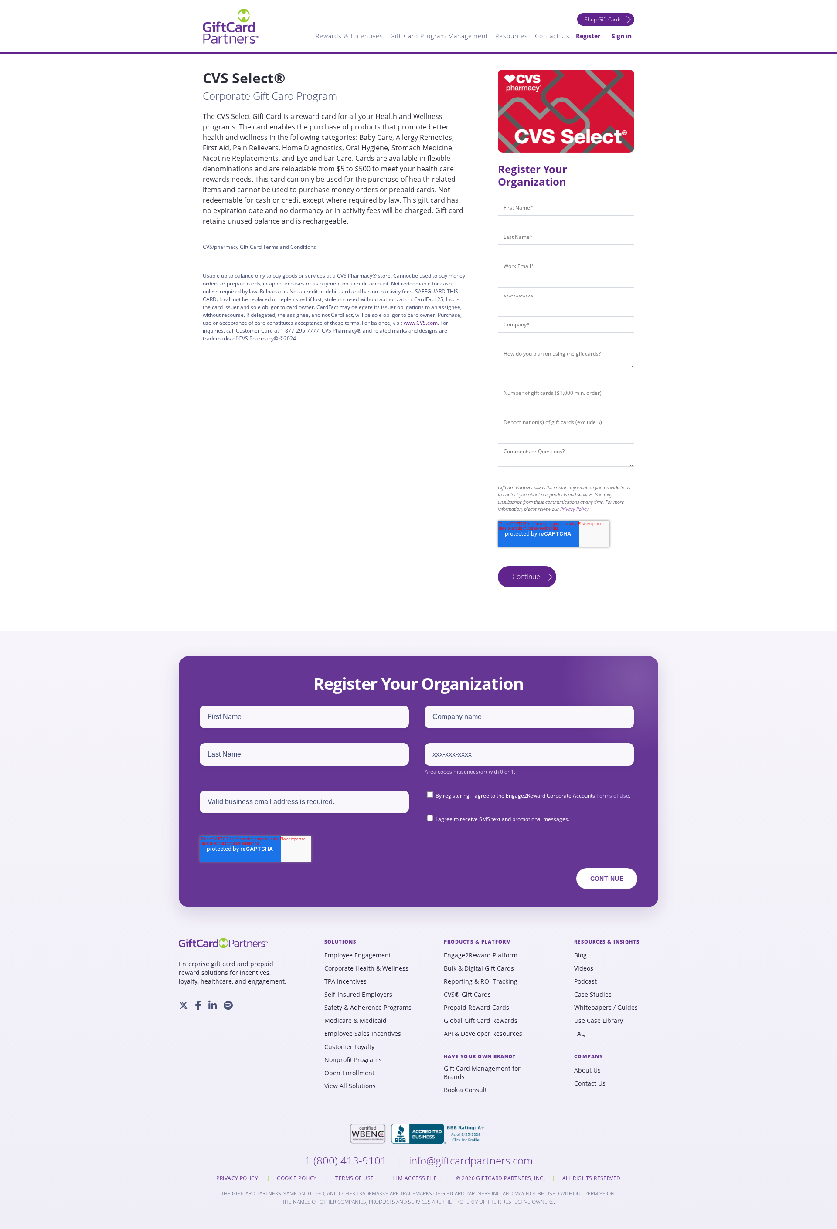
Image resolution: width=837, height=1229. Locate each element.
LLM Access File (415, 1178)
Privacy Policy (574, 509)
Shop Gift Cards (603, 19)
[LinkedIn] (212, 1005)
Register (588, 36)
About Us (587, 1070)
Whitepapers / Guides (606, 1008)
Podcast (585, 981)
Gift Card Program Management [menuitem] (439, 36)
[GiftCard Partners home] (223, 943)
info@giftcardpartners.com (471, 1160)
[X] (183, 1005)
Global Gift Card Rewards (480, 1021)
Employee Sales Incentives (362, 1034)
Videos (583, 968)
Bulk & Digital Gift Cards (479, 968)
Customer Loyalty (349, 1047)
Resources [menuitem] (511, 36)
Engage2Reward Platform (480, 955)
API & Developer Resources (483, 1034)
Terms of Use (612, 795)
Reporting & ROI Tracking (480, 981)
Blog (580, 955)
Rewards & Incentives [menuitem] (349, 36)
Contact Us (590, 1083)
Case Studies (593, 994)
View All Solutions (350, 1086)
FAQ (580, 1034)
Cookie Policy (297, 1178)
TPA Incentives (345, 981)
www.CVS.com (421, 322)
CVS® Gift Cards (467, 994)
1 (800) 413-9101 (347, 1160)
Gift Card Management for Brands (482, 1073)
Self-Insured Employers (358, 994)
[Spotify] (228, 1005)
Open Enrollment (349, 1073)
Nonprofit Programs (353, 1060)
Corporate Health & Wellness (366, 968)
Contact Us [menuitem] (552, 36)
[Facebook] (198, 1005)
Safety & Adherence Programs (368, 1008)
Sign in (622, 36)
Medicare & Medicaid (355, 1021)
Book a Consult (465, 1090)
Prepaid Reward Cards (476, 1008)
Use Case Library (598, 1021)
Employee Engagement (357, 955)
